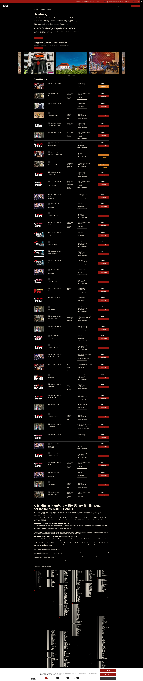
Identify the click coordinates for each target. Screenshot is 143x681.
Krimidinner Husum (62, 615)
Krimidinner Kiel (61, 641)
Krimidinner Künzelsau (62, 665)
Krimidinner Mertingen (75, 616)
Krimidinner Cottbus (50, 585)
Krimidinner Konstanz (62, 654)
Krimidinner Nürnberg (75, 658)
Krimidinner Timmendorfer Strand (102, 584)
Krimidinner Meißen (75, 613)
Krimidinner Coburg (50, 584)
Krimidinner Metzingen (75, 618)
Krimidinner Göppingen (50, 664)
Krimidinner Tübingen (100, 590)
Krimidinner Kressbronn (63, 659)
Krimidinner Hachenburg (63, 585)
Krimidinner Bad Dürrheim (38, 599)
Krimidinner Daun (49, 591)
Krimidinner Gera (49, 661)
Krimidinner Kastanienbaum (63, 636)
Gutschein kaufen (38, 47)
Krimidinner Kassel (62, 635)
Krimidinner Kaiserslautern (63, 631)
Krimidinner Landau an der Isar (77, 571)
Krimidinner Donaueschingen (51, 599)
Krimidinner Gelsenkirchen (51, 660)
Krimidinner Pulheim (88, 596)
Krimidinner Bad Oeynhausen (38, 615)
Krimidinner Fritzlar (50, 644)
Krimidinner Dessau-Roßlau (51, 592)
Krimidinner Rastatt (88, 600)
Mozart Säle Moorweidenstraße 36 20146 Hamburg (82, 144)
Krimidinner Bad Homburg (38, 607)
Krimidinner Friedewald (50, 642)
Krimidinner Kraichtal (62, 657)
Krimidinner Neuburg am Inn (76, 643)
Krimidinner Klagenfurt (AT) (63, 648)
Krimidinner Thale (100, 581)
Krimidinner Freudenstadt (51, 639)
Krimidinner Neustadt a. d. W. (76, 652)
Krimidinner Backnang (37, 591)
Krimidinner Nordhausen (76, 656)
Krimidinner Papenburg (88, 584)
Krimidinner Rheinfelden (88, 612)
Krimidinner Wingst (100, 644)
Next (104, 63)
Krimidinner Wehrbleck (100, 626)
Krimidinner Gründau (62, 576)
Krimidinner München (75, 633)
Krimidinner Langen (75, 574)
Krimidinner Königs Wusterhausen (64, 653)
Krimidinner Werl (100, 634)
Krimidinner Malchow (75, 606)
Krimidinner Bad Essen (37, 600)
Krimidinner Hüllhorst (62, 613)
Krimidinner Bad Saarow (38, 618)
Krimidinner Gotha (49, 667)
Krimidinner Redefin (88, 604)
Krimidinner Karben (62, 633)
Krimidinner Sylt (99, 576)
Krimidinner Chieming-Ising (51, 582)
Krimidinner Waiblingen (101, 616)
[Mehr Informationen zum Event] (39, 85)
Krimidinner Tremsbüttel (101, 586)
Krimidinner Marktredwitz (76, 610)
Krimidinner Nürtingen (75, 659)
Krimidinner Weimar (100, 631)
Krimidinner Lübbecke (75, 592)
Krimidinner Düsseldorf (50, 609)
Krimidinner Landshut (75, 573)
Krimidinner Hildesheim (63, 605)
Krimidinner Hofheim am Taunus (64, 610)
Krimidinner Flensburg (50, 632)
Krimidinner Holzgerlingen (63, 611)
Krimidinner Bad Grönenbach (38, 603)
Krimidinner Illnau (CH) (62, 619)
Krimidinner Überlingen (101, 594)
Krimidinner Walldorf (100, 619)
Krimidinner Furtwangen (50, 648)
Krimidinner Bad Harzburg (38, 604)
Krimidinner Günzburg (62, 580)
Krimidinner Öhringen (88, 570)
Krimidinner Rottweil (88, 620)
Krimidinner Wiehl (100, 638)
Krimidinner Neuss (75, 651)
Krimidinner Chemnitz (50, 581)
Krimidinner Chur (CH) (50, 583)
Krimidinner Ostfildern (88, 578)
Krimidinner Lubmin (75, 595)
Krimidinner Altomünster (38, 581)
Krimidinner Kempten (62, 640)
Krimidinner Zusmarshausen (101, 665)
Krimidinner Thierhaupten (101, 582)
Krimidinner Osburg (88, 575)
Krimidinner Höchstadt (62, 609)
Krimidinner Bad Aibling (37, 592)
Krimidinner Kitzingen (62, 647)
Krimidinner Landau (75, 570)
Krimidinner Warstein (100, 623)
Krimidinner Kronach (62, 661)
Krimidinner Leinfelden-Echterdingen (78, 580)
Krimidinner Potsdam (88, 594)
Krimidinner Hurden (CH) (63, 614)
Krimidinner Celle (49, 580)
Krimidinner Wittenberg (101, 650)
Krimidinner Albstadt (37, 579)
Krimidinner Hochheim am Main (64, 608)
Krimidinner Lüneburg (75, 600)
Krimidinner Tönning (100, 585)
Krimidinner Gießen (50, 662)
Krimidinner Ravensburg (88, 602)
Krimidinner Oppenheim (88, 573)
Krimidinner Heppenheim (63, 600)
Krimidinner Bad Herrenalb (38, 605)
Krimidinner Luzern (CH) (76, 601)
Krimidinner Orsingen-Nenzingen (90, 574)
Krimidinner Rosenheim (88, 616)
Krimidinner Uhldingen (100, 596)
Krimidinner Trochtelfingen (101, 589)
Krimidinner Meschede (75, 617)
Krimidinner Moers (75, 620)
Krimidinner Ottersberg (88, 580)
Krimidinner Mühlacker (75, 628)
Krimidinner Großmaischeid (63, 575)
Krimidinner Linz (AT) (75, 588)
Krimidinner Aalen (37, 572)
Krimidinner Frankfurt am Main (51, 635)
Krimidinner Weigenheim (101, 628)
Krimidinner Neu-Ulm (75, 641)
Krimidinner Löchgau (75, 589)
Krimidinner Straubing (100, 570)
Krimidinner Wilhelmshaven (101, 642)
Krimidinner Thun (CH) (100, 583)
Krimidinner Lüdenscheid (76, 596)
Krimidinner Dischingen (50, 597)
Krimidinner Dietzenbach (51, 595)
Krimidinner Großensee (63, 574)
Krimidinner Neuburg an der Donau (77, 644)
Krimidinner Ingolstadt (62, 621)
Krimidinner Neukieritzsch (76, 646)
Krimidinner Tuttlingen (100, 591)
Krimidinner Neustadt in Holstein (77, 654)
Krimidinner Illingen (62, 618)
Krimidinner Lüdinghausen (76, 597)
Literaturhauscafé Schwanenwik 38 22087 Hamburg (81, 85)
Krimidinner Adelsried (37, 576)
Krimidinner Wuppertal (100, 656)
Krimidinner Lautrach (75, 577)
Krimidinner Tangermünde (101, 579)
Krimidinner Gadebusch (50, 652)
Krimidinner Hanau (62, 591)
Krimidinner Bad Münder (38, 613)
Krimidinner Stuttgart (100, 572)
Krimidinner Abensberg (37, 574)
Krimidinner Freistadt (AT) (51, 638)
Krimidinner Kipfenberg (63, 642)
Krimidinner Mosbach (75, 626)
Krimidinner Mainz (75, 605)
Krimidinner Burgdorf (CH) (51, 573)
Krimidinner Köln (62, 652)
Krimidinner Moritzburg (75, 625)
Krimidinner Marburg (75, 609)
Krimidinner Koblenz (62, 651)
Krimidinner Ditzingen (50, 598)
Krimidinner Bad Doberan (38, 597)
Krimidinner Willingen (100, 643)
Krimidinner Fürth (49, 647)
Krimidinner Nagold (75, 638)
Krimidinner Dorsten (50, 602)
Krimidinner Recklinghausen (89, 603)
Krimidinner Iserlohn (62, 623)
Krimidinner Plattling (88, 592)
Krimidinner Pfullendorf (88, 589)
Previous (38, 63)
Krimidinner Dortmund (50, 603)
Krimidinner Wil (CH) (100, 641)
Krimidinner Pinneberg (88, 590)
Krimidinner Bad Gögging (38, 601)
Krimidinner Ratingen (88, 601)
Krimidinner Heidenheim (63, 597)
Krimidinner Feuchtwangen (51, 631)
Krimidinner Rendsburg (88, 608)
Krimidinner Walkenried (101, 618)
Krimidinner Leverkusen (76, 584)
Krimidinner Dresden (50, 605)
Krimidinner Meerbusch (75, 612)
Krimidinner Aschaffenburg (38, 587)
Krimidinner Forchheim (50, 633)
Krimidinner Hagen (62, 586)
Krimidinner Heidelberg (63, 596)
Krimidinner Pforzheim (88, 588)
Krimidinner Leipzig (75, 581)
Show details (83, 678)
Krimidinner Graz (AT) (62, 571)
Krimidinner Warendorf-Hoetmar (102, 622)
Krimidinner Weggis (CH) (101, 625)
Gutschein (36, 1)
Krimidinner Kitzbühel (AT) (63, 646)
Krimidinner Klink (62, 650)
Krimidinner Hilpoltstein (63, 606)
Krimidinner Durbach (50, 608)
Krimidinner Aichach (37, 578)
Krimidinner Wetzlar (100, 637)
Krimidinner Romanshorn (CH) (89, 615)
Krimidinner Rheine (88, 611)
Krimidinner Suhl (99, 574)
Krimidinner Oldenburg (88, 571)
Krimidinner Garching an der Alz (52, 654)
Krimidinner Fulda (49, 645)
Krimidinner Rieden (88, 613)
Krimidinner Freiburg (50, 637)
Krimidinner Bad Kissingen (38, 609)
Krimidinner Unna (100, 600)
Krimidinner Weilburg (100, 630)
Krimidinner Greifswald (63, 572)
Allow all (108, 670)
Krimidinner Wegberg (100, 624)
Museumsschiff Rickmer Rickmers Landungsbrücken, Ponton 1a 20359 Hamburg (84, 163)
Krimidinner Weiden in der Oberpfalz (103, 627)
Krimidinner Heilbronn (62, 598)
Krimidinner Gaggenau (50, 653)
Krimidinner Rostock (88, 617)
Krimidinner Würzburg (100, 657)
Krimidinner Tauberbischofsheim (102, 580)
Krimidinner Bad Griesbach (38, 602)
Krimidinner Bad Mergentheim (39, 612)
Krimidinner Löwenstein (75, 591)
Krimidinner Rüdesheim (88, 621)
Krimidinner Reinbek (88, 607)
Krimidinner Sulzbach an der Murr (102, 575)
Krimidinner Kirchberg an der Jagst (64, 643)
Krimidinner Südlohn (100, 573)
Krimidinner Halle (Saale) (63, 587)
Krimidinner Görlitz (50, 665)
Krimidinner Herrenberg (63, 602)
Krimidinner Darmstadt (50, 590)
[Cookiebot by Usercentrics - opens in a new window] (33, 679)
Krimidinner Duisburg (50, 607)
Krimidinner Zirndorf (100, 662)
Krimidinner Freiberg (50, 636)
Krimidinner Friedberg (50, 640)
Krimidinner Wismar (100, 649)
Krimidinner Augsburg (37, 588)
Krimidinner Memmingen (76, 614)
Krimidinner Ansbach (37, 585)
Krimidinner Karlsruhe (62, 634)
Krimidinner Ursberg (100, 602)
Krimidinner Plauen (88, 593)
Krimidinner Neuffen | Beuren (76, 645)
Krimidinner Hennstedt (62, 599)
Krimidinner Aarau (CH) (37, 573)
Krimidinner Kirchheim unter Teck (64, 644)
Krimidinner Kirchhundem (63, 645)
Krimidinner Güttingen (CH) (63, 582)
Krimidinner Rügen (87, 622)
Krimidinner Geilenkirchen (51, 658)
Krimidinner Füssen (50, 649)
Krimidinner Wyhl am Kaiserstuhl (102, 658)
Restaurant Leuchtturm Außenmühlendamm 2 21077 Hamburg (82, 153)
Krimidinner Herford (62, 601)
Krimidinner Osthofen (88, 579)
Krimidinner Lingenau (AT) (76, 587)
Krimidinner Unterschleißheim (102, 601)
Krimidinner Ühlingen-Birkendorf (102, 597)
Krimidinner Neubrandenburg (76, 642)
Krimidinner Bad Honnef (38, 608)
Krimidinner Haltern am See (63, 588)
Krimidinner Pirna (87, 591)
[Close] (141, 1)
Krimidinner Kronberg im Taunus (64, 662)
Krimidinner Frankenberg (51, 634)
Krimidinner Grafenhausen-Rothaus (65, 570)
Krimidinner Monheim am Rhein (77, 624)
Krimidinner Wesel (100, 636)
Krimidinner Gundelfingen (63, 578)
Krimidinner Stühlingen (100, 571)
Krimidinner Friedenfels (50, 641)
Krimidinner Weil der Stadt (101, 629)
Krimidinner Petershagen (88, 586)
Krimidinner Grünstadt (62, 577)
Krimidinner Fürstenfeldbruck (51, 646)
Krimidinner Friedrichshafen (51, 643)
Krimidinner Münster (75, 634)
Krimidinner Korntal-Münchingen (64, 656)
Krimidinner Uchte (100, 595)
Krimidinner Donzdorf (50, 601)
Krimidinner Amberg (37, 583)
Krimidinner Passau (88, 585)
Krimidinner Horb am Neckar (63, 612)
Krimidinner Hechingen (63, 595)
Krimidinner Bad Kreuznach (38, 610)
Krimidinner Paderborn (88, 583)
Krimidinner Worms (100, 654)
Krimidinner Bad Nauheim (38, 614)
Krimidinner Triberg (100, 587)
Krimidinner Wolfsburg (100, 653)
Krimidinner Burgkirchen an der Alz (52, 574)
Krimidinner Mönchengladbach (77, 621)
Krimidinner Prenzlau (88, 595)
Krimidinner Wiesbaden (101, 640)
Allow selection (108, 674)
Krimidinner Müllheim (75, 631)
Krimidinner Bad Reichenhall (38, 617)
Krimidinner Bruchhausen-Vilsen (52, 570)
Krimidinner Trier (100, 588)
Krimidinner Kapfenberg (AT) (63, 632)
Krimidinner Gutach (62, 581)
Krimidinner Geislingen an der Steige (52, 659)
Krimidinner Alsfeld (37, 580)
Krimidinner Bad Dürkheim (38, 598)
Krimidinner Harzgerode (63, 593)
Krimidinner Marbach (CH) (76, 608)
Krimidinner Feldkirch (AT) (51, 630)
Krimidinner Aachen (37, 571)
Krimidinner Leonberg (75, 583)
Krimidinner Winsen (100, 645)
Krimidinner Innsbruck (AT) (63, 622)
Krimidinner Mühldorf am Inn (76, 629)
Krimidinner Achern (37, 575)
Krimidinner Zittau (100, 663)
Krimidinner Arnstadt (37, 586)
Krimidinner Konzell (62, 655)
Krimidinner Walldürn (100, 620)
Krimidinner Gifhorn (50, 663)
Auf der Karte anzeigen (82, 87)
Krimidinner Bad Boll (37, 596)
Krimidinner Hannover (62, 592)
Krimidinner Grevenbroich (63, 573)
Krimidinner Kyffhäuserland (63, 666)
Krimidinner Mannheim (75, 607)
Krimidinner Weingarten (101, 632)
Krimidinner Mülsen (75, 632)
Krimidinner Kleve (62, 649)
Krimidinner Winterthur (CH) (101, 648)
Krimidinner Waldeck (100, 617)
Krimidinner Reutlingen (88, 610)
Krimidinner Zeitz (100, 661)
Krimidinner (87, 6)
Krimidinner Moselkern (75, 627)
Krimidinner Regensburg (88, 606)
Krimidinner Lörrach (75, 590)
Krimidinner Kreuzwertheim (63, 660)
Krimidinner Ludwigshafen (76, 599)
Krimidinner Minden (75, 619)
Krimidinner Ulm (99, 598)
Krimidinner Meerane (75, 611)
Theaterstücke (107, 6)
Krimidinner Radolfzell (88, 599)
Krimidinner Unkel (100, 599)
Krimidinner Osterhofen (88, 577)
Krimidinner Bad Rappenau (38, 616)
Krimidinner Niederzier (75, 655)
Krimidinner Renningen (88, 609)
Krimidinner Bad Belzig (37, 594)
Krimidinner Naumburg (75, 639)
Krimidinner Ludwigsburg (76, 598)
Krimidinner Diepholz (50, 594)
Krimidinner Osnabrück (88, 576)
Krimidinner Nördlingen (75, 657)
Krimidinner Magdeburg (75, 604)
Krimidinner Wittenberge (101, 651)
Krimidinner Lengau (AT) (76, 582)
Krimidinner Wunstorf (100, 655)
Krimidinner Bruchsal (50, 571)
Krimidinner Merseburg (75, 615)
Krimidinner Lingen (75, 586)
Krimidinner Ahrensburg (38, 577)
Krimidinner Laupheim (75, 576)
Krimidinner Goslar (50, 666)
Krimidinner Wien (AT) (100, 639)
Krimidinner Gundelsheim (63, 579)
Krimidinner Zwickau (100, 667)
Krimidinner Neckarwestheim (76, 640)
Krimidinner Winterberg (101, 646)
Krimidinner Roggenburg (88, 614)
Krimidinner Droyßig (50, 606)
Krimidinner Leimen (75, 579)
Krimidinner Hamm (62, 590)
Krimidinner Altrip (37, 582)
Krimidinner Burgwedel (50, 575)
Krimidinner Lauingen (75, 575)
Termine (99, 6)
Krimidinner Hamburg (62, 589)
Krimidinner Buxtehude (50, 576)
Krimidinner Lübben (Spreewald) (77, 593)
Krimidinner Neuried (75, 650)
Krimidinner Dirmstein (50, 596)
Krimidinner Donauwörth (50, 600)
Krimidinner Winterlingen (101, 647)
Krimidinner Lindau (75, 585)
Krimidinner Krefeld (62, 658)
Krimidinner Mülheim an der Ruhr (77, 630)
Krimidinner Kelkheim (62, 639)
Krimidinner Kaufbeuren (63, 637)
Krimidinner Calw (49, 579)
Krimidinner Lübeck (75, 594)
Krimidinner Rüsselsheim (88, 623)
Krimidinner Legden (75, 578)
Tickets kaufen (104, 96)
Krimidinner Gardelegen (50, 655)
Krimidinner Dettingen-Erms (51, 593)
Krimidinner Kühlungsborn (63, 663)
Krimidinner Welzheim (100, 633)
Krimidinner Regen (87, 605)
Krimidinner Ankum (37, 584)
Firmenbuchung (116, 6)
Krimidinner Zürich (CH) (101, 664)
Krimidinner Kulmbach (62, 664)
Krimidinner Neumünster (76, 649)
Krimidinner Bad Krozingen (38, 611)
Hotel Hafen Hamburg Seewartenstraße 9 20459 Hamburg (82, 196)
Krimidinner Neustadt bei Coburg (77, 653)
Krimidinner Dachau (50, 589)
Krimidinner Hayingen (62, 594)
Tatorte (93, 6)
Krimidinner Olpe (87, 572)
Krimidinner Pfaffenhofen (89, 587)
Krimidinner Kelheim (62, 638)
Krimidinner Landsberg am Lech (77, 572)
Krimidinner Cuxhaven (50, 586)
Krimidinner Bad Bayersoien (38, 593)
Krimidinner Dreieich (50, 604)
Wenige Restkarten (104, 86)
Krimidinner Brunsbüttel (50, 572)
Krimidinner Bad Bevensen (38, 595)
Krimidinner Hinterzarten (63, 607)
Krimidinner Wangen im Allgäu (102, 621)
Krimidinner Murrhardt (75, 635)
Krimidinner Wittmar (100, 652)
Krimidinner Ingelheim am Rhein (64, 620)
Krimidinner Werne (100, 635)
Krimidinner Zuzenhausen (101, 666)
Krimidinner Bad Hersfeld (38, 606)
